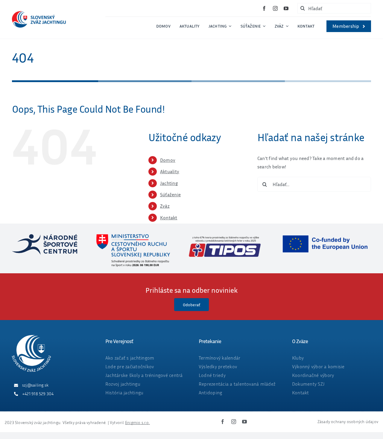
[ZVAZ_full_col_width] (39, 13)
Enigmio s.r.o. (137, 422)
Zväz (165, 206)
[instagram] (275, 8)
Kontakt (168, 218)
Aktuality (169, 171)
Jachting (169, 183)
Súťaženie (170, 194)
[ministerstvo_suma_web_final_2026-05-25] (132, 236)
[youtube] (286, 8)
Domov (167, 160)
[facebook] (264, 8)
